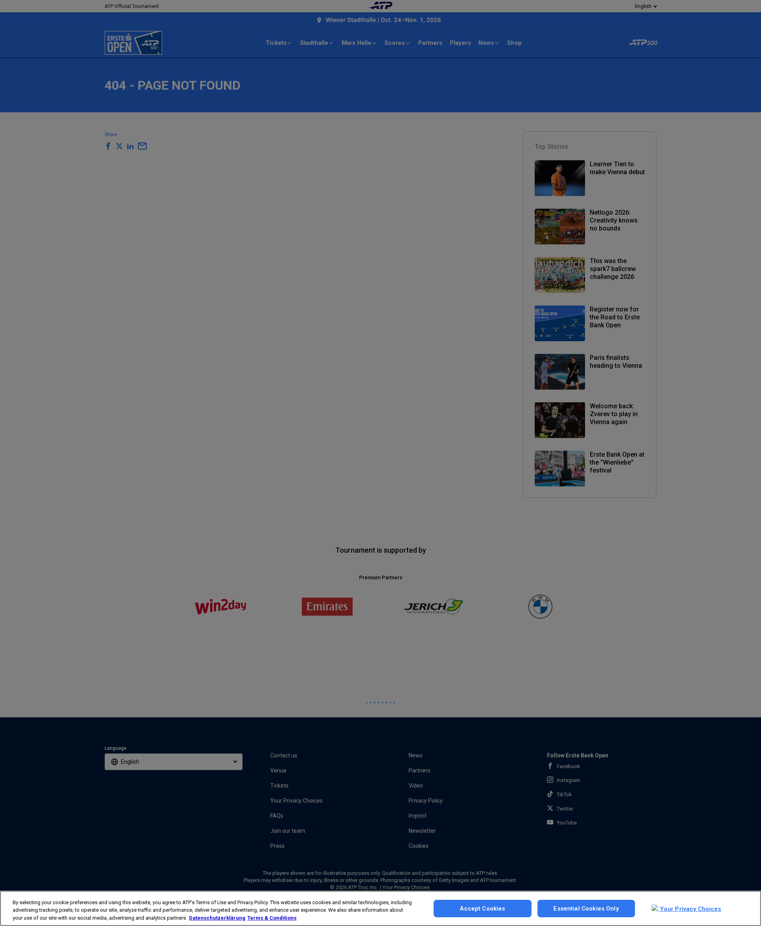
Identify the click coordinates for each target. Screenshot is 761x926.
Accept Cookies (482, 908)
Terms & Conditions (271, 918)
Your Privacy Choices (689, 909)
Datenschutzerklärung (217, 918)
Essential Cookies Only (585, 908)
